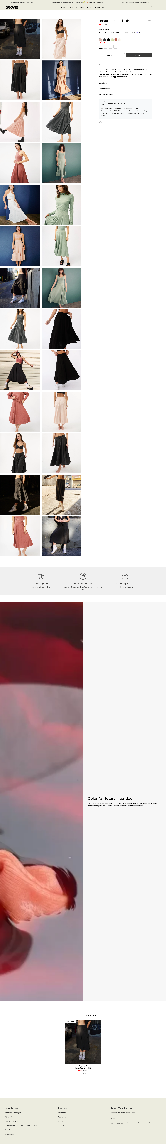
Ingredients (103, 83)
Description (103, 65)
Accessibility (9, 1134)
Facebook (62, 1117)
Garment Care (104, 89)
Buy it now (139, 55)
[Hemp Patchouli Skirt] (83, 1042)
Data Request (10, 1130)
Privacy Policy (10, 1117)
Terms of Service (11, 1121)
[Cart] (160, 7)
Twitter (60, 1121)
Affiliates (61, 1126)
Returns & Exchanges (13, 1113)
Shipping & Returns (106, 94)
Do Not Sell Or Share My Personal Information (22, 1126)
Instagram (62, 1113)
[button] (81, 7)
